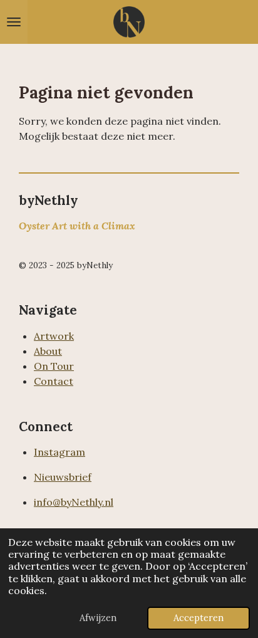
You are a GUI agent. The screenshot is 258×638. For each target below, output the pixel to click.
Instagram (59, 452)
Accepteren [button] (198, 618)
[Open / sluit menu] (14, 22)
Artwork (54, 336)
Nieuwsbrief (62, 477)
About (48, 351)
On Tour (54, 366)
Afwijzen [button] (98, 618)
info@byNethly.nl (73, 502)
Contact (53, 381)
